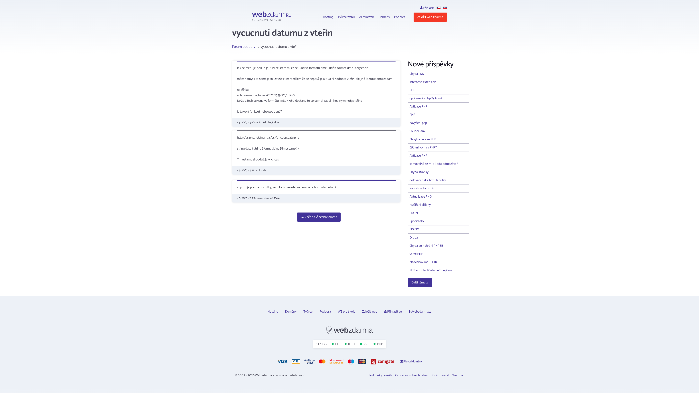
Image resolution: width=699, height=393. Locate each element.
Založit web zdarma (430, 17)
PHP (412, 90)
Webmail (458, 375)
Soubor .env (417, 131)
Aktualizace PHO (421, 196)
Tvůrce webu (346, 17)
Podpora (400, 17)
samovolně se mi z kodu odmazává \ (434, 164)
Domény (384, 17)
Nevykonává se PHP (423, 139)
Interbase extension (423, 82)
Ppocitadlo (417, 221)
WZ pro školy (346, 311)
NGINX (414, 229)
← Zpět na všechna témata (319, 217)
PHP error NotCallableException (431, 270)
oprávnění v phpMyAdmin (427, 98)
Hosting (328, 17)
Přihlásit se (394, 311)
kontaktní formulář (422, 188)
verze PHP (416, 254)
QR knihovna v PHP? (423, 147)
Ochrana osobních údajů (411, 375)
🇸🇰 (445, 8)
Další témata (419, 282)
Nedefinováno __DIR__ (425, 262)
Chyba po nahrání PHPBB (426, 246)
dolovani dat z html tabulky (428, 180)
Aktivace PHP (418, 106)
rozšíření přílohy (420, 205)
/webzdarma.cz (420, 311)
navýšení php (418, 123)
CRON (414, 213)
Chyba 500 (417, 74)
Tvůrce (308, 311)
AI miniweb (366, 17)
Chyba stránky (419, 172)
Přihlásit (428, 8)
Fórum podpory (243, 47)
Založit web (369, 311)
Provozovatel (440, 375)
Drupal (414, 237)
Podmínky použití (380, 375)
